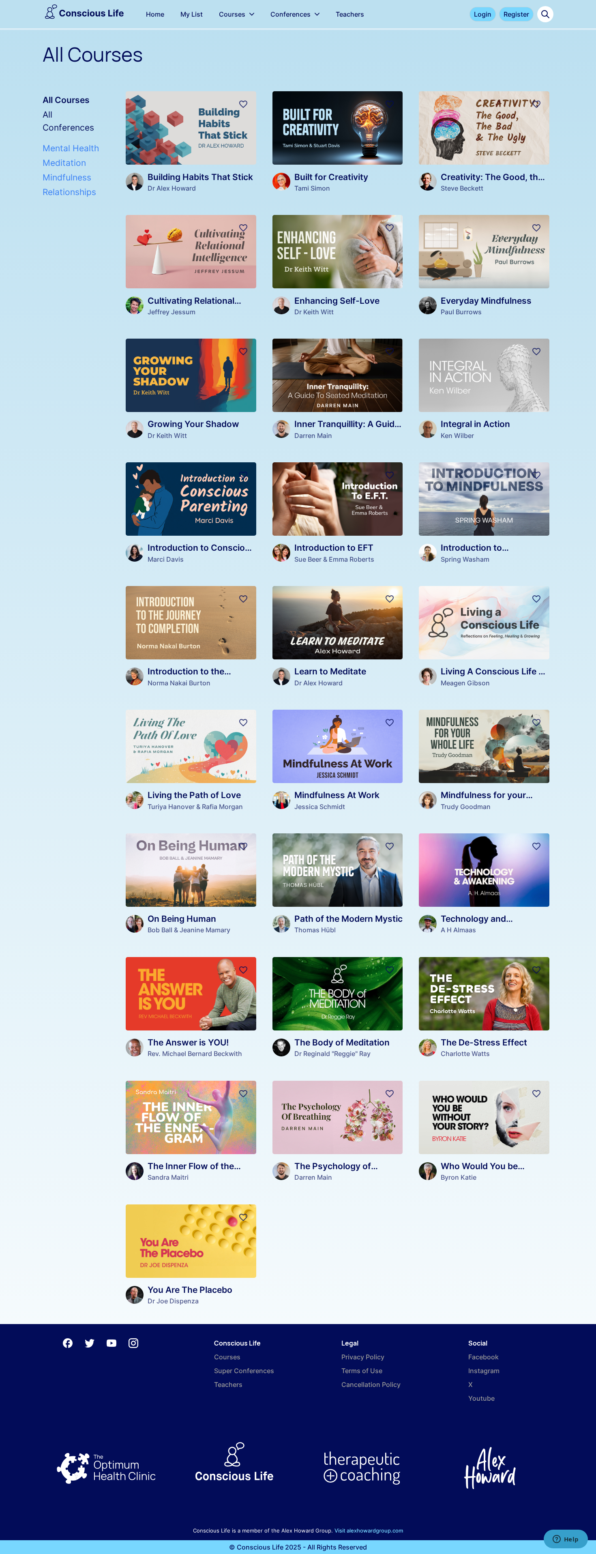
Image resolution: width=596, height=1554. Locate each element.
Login (482, 14)
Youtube (481, 1398)
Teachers (228, 1384)
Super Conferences (244, 1371)
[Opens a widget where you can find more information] (565, 1540)
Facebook (483, 1357)
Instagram (484, 1371)
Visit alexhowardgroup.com (368, 1530)
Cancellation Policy (371, 1384)
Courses (227, 1357)
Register (516, 14)
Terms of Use (361, 1371)
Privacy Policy (362, 1357)
